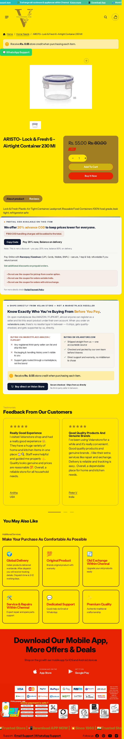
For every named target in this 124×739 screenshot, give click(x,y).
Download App (74, 2)
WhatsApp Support (48, 736)
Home (10, 34)
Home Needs (22, 34)
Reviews (34, 198)
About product (15, 198)
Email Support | (24, 736)
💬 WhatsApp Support (16, 52)
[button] (6, 17)
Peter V (73, 492)
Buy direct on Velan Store (29, 386)
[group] (35, 125)
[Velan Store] (24, 17)
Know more (51, 2)
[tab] (15, 199)
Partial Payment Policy (34, 289)
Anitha (14, 492)
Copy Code (12, 242)
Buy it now (91, 175)
